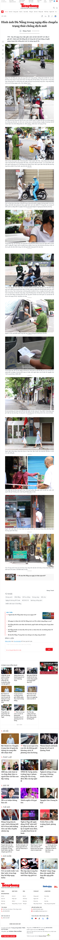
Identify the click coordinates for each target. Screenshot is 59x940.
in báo (48, 16)
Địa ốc (20, 11)
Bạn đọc (3, 903)
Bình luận (3, 54)
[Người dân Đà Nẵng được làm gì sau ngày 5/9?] (48, 615)
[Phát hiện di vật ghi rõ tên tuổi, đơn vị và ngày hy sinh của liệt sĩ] (32, 689)
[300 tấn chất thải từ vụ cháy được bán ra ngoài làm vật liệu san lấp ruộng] (10, 764)
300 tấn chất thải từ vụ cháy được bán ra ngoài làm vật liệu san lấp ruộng (10, 775)
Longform (47, 891)
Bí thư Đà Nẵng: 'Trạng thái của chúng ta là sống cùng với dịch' (27, 635)
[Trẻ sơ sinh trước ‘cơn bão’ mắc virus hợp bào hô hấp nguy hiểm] (10, 863)
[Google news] (48, 918)
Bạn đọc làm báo (9, 936)
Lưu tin (3, 49)
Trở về (3, 58)
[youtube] (57, 1)
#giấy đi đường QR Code (13, 600)
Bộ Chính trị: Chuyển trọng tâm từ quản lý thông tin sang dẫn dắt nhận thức (5, 698)
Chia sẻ (3, 45)
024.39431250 (6, 911)
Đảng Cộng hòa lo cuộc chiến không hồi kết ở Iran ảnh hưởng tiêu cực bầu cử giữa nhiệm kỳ (9, 826)
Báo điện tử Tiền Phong (30, 6)
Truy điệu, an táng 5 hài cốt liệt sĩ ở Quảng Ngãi (5, 714)
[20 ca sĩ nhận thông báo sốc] (10, 793)
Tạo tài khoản (17, 641)
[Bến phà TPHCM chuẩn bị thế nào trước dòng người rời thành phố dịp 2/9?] (32, 671)
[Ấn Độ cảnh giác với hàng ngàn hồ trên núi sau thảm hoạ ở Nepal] (22, 840)
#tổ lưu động (26, 597)
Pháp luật (41, 11)
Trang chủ (2, 12)
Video (2, 891)
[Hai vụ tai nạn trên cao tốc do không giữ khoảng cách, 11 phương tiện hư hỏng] (19, 707)
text (45, 16)
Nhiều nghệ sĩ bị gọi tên (29, 801)
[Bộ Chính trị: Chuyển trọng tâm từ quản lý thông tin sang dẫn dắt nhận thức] (6, 689)
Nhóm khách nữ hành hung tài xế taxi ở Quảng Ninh (19, 678)
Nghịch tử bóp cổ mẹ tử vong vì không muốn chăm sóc (48, 774)
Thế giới (31, 11)
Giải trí (6, 785)
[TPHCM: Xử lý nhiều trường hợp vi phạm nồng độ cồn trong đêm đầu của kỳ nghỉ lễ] (6, 671)
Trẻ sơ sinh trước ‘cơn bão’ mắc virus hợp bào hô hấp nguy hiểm (10, 874)
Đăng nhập (8, 641)
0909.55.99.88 (36, 909)
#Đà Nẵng (17, 597)
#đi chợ (43, 597)
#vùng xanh (9, 597)
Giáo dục (25, 901)
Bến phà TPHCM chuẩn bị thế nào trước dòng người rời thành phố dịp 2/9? (32, 679)
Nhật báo (14, 891)
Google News (55, 16)
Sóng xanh (15, 11)
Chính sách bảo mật (15, 924)
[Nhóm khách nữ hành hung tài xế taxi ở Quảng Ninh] (19, 671)
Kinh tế (10, 11)
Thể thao (46, 11)
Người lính (52, 11)
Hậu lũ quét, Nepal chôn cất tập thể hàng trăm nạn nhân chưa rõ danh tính (37, 847)
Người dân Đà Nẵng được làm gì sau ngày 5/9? (22, 615)
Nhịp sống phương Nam (49, 903)
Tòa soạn (4, 907)
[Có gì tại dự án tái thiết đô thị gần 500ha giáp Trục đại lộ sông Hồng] (19, 689)
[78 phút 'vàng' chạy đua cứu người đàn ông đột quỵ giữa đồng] (49, 863)
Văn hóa (3, 901)
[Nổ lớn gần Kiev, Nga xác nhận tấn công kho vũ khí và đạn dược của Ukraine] (51, 840)
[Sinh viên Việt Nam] (47, 887)
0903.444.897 (6, 917)
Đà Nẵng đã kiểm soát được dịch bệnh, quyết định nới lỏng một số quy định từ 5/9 (30, 625)
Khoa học (36, 901)
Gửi (49, 649)
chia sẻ (42, 16)
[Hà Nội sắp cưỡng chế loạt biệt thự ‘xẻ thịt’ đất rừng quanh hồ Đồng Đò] (32, 707)
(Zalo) (41, 909)
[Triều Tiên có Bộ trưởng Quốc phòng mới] (49, 814)
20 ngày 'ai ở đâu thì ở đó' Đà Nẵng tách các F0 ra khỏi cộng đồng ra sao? (30, 621)
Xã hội (6, 11)
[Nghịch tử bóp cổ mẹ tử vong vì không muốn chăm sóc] (49, 764)
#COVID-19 (25, 600)
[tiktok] (40, 918)
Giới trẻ (35, 11)
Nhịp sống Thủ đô (38, 903)
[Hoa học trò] (56, 887)
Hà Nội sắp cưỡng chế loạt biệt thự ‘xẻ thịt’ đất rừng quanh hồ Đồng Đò (31, 715)
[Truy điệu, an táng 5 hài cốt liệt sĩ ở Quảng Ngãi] (6, 707)
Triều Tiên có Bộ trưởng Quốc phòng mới (48, 824)
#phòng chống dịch (36, 600)
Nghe (3, 41)
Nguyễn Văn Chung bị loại (48, 801)
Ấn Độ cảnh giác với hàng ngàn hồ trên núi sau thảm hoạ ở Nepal (22, 847)
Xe (55, 11)
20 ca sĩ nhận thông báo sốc (9, 801)
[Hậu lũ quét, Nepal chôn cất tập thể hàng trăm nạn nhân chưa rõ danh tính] (37, 840)
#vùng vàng (35, 597)
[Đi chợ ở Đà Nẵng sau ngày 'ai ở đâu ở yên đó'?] (10, 577)
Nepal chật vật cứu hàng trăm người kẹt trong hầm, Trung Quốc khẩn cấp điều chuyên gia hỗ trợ (7, 848)
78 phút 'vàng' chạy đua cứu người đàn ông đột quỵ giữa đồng (47, 874)
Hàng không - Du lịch (17, 903)
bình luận (52, 16)
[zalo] (44, 918)
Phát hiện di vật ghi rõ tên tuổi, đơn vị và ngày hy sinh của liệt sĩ (32, 696)
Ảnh (24, 891)
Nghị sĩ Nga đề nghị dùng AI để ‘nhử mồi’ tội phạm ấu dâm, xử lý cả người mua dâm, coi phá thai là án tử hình (29, 827)
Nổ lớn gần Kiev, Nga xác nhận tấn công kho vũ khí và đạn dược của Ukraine (51, 848)
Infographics (5, 893)
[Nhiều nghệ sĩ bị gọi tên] (29, 793)
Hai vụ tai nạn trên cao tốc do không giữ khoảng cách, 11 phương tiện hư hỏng (19, 716)
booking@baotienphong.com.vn (40, 911)
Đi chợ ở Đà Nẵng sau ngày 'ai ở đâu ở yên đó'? (32, 575)
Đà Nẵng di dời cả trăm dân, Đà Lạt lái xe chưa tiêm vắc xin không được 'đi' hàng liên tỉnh (30, 630)
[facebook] (54, 1)
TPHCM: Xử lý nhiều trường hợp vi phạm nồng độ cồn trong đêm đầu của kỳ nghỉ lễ (5, 680)
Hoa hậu (46, 901)
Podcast (36, 891)
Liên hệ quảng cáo (36, 907)
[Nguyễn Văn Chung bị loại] (49, 793)
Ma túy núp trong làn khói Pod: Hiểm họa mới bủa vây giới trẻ (29, 873)
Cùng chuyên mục (9, 665)
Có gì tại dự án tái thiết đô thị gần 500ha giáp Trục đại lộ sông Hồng (19, 697)
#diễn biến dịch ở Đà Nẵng (13, 603)
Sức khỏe (26, 11)
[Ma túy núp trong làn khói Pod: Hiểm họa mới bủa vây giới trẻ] (29, 863)
